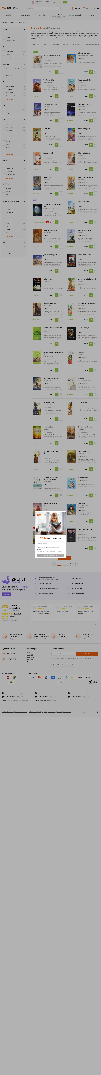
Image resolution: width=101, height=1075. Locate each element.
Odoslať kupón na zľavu (50, 558)
